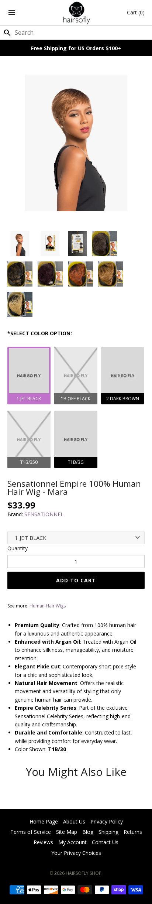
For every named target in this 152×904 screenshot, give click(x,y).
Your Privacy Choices (76, 852)
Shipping (108, 831)
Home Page (44, 821)
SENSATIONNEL (43, 514)
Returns (133, 831)
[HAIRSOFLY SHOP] (76, 12)
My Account (72, 842)
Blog (87, 831)
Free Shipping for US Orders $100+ (76, 48)
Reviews (43, 842)
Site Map (66, 831)
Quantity (17, 548)
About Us (74, 821)
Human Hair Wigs (48, 606)
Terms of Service (30, 831)
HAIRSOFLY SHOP (83, 873)
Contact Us (105, 842)
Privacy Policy (106, 821)
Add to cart (76, 580)
